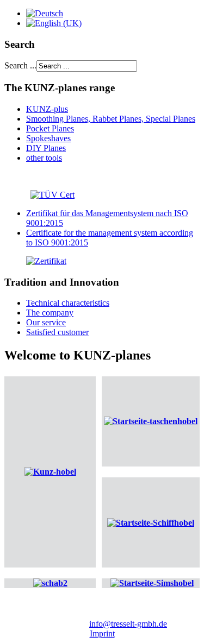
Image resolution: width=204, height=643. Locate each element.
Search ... (20, 65)
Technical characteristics (67, 302)
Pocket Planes (50, 128)
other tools (44, 157)
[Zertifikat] (35, 261)
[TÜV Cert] (52, 194)
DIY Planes (46, 148)
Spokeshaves (48, 138)
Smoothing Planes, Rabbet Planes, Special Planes (110, 118)
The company (49, 312)
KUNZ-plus (47, 109)
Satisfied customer (57, 332)
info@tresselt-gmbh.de (128, 623)
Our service (46, 322)
